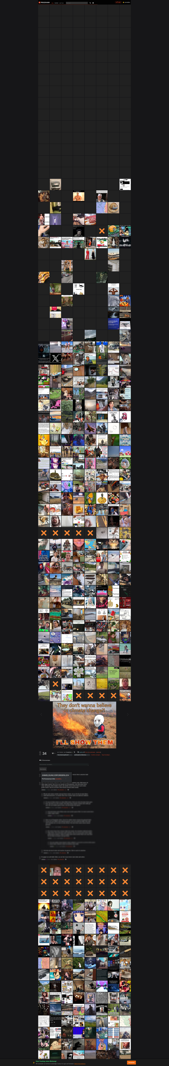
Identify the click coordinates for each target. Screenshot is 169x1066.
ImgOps (81, 752)
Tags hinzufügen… (106, 755)
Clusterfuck (68, 752)
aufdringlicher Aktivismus (80, 755)
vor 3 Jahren (60, 752)
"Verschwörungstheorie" (63, 755)
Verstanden (131, 1062)
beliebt (56, 3)
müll (60, 3)
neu (52, 3)
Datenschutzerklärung (79, 1063)
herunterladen (92, 752)
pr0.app (118, 2)
